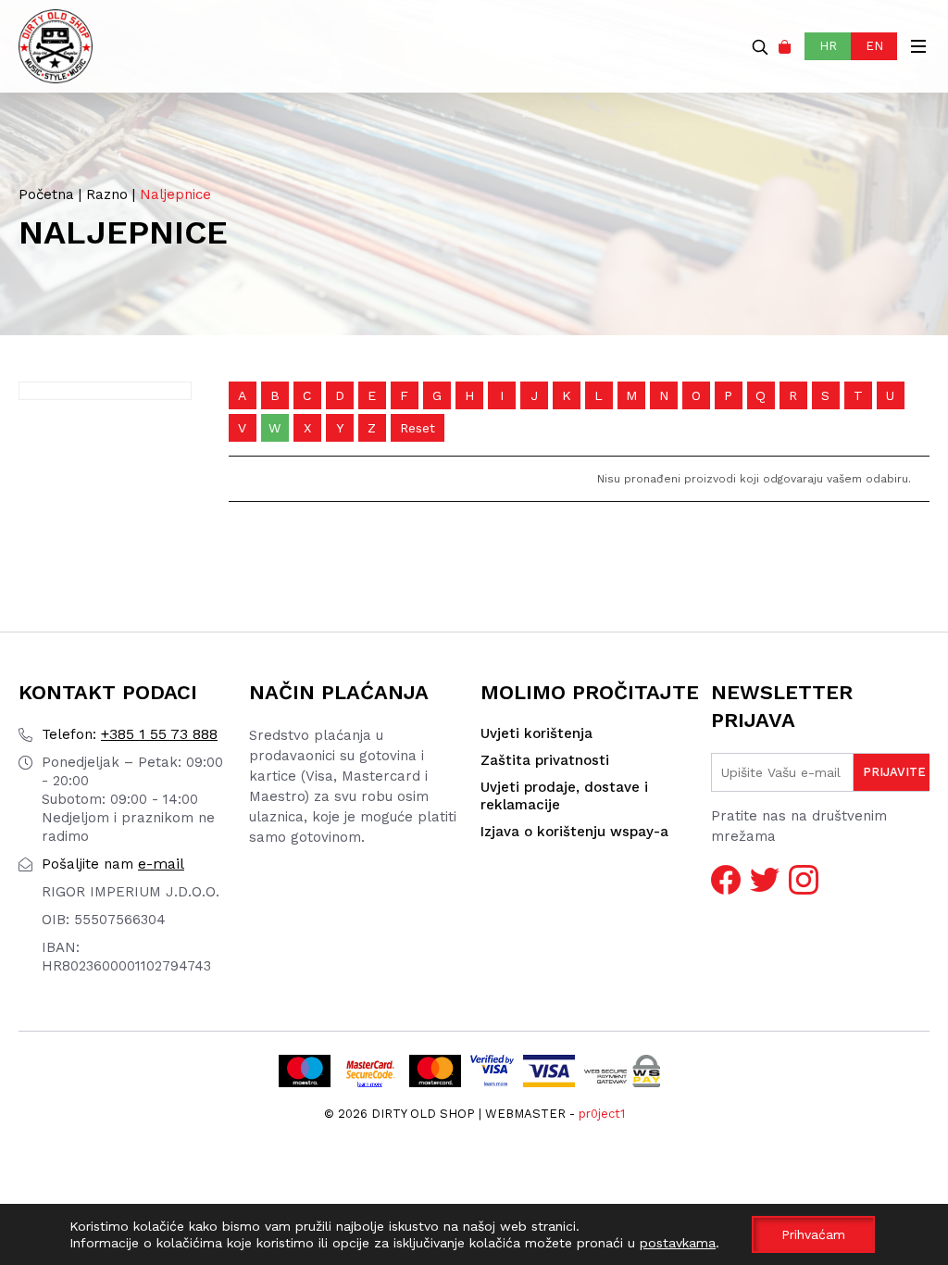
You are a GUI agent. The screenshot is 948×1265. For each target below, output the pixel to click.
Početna (46, 194)
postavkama (678, 1242)
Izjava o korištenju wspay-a (574, 831)
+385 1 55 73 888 (130, 734)
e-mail (113, 863)
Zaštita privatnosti (544, 760)
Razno (107, 194)
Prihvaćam (813, 1234)
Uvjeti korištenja (536, 733)
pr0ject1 (602, 1114)
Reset (417, 427)
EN (874, 46)
